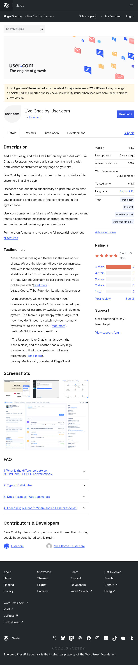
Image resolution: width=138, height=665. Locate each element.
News (7, 578)
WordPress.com (16, 603)
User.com (35, 117)
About (8, 572)
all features (11, 238)
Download (125, 114)
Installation (51, 133)
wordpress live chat (123, 221)
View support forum (108, 332)
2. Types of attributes (18, 485)
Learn (74, 572)
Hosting (9, 585)
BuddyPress (13, 622)
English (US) (127, 191)
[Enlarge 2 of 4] (54, 384)
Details (11, 133)
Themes (42, 578)
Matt (9, 609)
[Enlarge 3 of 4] (84, 384)
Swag (109, 591)
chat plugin (127, 199)
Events (109, 578)
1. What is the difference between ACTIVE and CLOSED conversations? (28, 472)
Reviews (30, 133)
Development (76, 133)
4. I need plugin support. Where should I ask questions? (40, 508)
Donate (111, 585)
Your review (103, 298)
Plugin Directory (13, 16)
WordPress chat (124, 214)
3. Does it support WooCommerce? (27, 496)
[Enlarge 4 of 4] (84, 405)
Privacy (8, 591)
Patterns (43, 591)
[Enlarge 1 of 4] (25, 384)
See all (130, 298)
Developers (78, 585)
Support (129, 133)
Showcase (44, 572)
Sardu (16, 638)
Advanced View (105, 232)
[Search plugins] (41, 29)
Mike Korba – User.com (69, 546)
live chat (128, 207)
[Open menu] (132, 5)
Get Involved (113, 572)
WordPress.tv (81, 591)
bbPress (11, 615)
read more (40, 285)
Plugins (41, 585)
